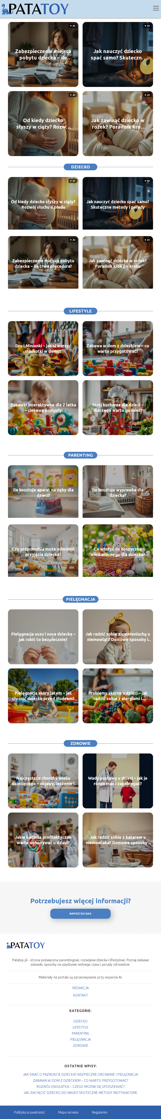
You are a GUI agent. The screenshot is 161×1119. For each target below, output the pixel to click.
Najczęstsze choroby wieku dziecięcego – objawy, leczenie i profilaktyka (43, 781)
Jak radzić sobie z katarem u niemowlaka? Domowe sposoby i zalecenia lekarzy (117, 840)
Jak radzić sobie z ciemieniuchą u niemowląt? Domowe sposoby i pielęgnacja (118, 637)
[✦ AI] (43, 228)
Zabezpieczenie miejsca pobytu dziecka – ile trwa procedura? (43, 54)
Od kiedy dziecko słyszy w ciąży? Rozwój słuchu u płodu (43, 124)
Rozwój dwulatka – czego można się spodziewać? (80, 1086)
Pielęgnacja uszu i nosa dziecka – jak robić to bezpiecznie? (43, 637)
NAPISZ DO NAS (80, 913)
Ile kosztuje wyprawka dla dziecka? (117, 492)
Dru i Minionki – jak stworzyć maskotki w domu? (43, 348)
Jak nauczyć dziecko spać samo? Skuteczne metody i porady (118, 54)
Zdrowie (80, 743)
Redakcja (80, 988)
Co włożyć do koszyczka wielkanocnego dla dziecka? (118, 552)
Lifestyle (80, 311)
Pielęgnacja (80, 599)
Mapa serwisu (68, 1112)
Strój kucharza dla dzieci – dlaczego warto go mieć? (117, 407)
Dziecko (80, 166)
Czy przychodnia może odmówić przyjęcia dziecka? (43, 552)
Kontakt (80, 995)
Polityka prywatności (29, 1112)
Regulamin (99, 1112)
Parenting (80, 455)
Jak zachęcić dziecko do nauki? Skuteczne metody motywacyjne (80, 1092)
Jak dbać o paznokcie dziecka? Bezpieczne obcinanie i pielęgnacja (80, 1074)
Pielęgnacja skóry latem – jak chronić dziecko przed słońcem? (43, 696)
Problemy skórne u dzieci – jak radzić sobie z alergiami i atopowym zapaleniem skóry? (117, 696)
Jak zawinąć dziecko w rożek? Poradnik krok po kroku (117, 124)
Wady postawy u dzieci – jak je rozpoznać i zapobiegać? (117, 781)
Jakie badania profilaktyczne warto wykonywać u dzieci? (43, 840)
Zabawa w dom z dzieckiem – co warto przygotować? (117, 348)
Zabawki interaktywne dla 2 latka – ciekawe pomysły (43, 407)
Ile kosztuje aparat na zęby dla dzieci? (43, 492)
